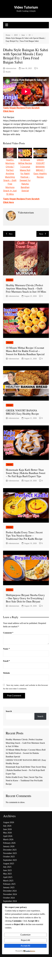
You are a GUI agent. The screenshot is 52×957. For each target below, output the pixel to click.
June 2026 (7, 829)
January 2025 (8, 887)
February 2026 (9, 843)
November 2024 (10, 894)
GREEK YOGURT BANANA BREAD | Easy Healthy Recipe (22, 412)
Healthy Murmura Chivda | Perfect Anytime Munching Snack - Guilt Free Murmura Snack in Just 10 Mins (10, 177)
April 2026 (7, 836)
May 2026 (7, 832)
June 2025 (7, 870)
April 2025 (7, 877)
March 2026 (8, 839)
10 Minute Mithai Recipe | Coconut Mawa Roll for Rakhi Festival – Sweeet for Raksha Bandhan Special (25, 351)
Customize (25, 935)
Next (41, 234)
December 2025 (10, 850)
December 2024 (10, 891)
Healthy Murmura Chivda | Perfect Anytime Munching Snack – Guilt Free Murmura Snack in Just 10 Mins (26, 288)
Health (8, 72)
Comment (8, 633)
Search (9, 711)
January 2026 (8, 846)
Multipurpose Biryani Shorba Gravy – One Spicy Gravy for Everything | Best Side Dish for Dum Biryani (25, 598)
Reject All (25, 940)
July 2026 (7, 826)
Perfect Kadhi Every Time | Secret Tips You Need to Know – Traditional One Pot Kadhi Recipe (24, 535)
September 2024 (10, 901)
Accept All (25, 946)
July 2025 (7, 867)
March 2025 (8, 880)
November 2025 (10, 853)
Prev (11, 234)
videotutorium (11, 68)
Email (6, 661)
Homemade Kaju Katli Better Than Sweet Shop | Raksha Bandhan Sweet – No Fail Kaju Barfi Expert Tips (25, 473)
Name (6, 649)
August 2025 (8, 863)
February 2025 (9, 884)
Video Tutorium (26, 7)
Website (6, 673)
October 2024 (9, 898)
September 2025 (10, 860)
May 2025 (7, 874)
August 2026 (8, 822)
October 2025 (9, 856)
